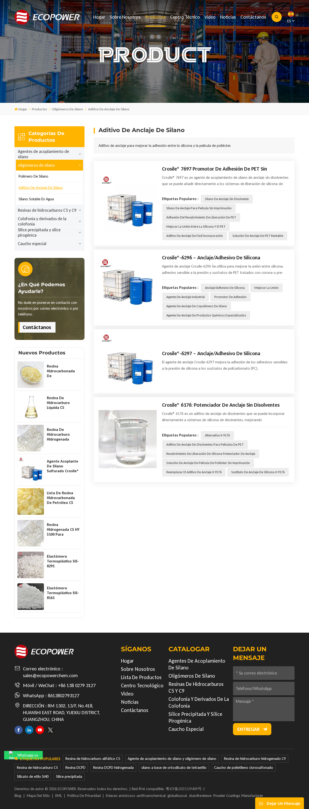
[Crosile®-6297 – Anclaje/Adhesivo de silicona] (127, 361)
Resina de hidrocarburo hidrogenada (58, 434)
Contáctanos (253, 17)
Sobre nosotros (125, 17)
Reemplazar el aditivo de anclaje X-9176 (194, 472)
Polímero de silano (33, 176)
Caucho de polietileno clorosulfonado (243, 767)
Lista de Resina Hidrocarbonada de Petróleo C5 (61, 498)
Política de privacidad (84, 795)
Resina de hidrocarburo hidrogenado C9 (255, 758)
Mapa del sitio (38, 795)
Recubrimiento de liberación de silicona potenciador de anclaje (210, 454)
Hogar (99, 17)
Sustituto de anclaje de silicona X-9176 (258, 472)
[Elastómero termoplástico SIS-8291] (30, 565)
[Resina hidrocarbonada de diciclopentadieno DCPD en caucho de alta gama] (30, 374)
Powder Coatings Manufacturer (238, 795)
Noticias (228, 17)
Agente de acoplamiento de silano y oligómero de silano (172, 758)
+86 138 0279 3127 (77, 685)
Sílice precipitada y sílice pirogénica (39, 232)
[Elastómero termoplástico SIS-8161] (30, 596)
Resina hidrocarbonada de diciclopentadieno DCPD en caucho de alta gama (62, 371)
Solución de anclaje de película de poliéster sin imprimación (208, 463)
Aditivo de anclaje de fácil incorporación (194, 236)
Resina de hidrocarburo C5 (37, 767)
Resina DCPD (75, 767)
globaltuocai (177, 795)
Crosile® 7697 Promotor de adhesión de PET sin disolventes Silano (214, 168)
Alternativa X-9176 (217, 435)
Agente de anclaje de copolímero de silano (196, 306)
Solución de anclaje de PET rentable (257, 236)
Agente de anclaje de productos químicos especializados (206, 315)
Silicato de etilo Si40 (33, 776)
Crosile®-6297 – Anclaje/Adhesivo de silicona (211, 353)
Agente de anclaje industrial (185, 297)
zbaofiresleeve (200, 795)
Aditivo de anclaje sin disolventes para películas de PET (205, 444)
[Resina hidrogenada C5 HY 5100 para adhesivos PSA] (30, 533)
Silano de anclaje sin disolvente (227, 199)
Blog (17, 795)
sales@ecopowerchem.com (50, 675)
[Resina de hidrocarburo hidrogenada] (30, 438)
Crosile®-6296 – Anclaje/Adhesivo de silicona (211, 257)
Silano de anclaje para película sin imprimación (199, 208)
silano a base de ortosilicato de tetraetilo (173, 767)
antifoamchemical (151, 795)
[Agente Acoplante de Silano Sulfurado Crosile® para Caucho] (30, 470)
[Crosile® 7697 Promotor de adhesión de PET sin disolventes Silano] (127, 203)
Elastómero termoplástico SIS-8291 (63, 561)
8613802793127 (63, 695)
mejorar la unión (266, 288)
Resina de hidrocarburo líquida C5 (58, 403)
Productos (155, 17)
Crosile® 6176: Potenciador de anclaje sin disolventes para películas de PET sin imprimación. (221, 405)
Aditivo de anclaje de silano (41, 187)
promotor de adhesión (230, 297)
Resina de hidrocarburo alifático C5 (92, 758)
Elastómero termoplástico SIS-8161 (63, 593)
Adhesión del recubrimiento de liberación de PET (201, 217)
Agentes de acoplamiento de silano (43, 154)
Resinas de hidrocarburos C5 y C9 (47, 210)
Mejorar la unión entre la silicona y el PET (195, 227)
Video (210, 17)
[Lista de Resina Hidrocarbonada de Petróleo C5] (30, 501)
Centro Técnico (185, 17)
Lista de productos (141, 677)
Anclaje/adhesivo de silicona (225, 288)
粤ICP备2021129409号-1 (185, 789)
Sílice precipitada (69, 776)
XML (58, 795)
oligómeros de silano (67, 109)
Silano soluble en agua (36, 199)
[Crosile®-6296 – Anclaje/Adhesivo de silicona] (127, 287)
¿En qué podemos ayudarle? (41, 288)
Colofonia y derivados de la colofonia (42, 221)
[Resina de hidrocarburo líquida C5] (30, 406)
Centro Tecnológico (142, 685)
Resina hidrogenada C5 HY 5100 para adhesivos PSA (63, 529)
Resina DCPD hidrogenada (113, 767)
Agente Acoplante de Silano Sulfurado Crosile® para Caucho (63, 466)
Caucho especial (32, 243)
